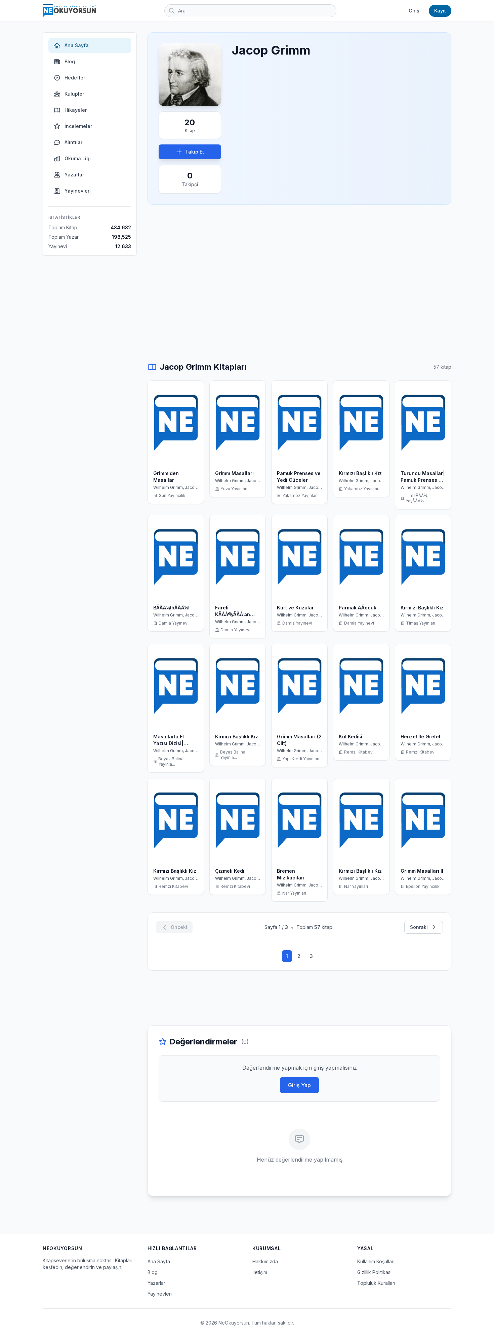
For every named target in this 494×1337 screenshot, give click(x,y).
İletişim (259, 1272)
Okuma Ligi (78, 158)
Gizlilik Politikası (374, 1272)
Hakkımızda (265, 1261)
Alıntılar (73, 142)
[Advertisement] (299, 262)
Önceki (179, 927)
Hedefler (75, 77)
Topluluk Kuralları (376, 1283)
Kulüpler (74, 94)
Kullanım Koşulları (376, 1261)
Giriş (414, 10)
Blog (70, 61)
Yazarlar (74, 174)
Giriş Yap (299, 1085)
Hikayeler (76, 110)
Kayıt (440, 10)
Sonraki (419, 927)
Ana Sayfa (77, 45)
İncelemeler (78, 126)
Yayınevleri (78, 191)
